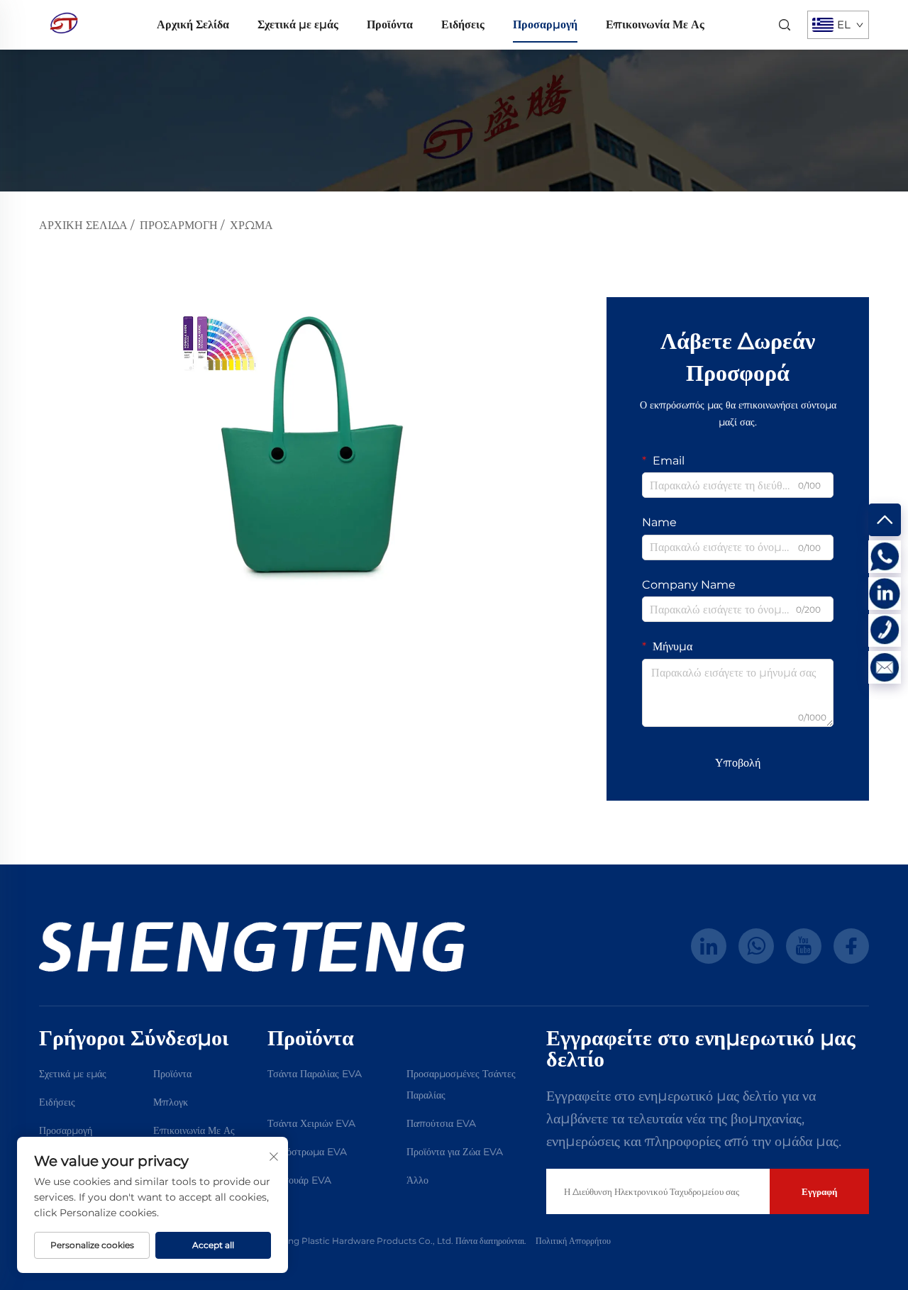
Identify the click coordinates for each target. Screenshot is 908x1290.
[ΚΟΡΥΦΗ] (884, 520)
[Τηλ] (884, 630)
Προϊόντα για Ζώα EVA (454, 1151)
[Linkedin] (884, 593)
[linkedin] (708, 946)
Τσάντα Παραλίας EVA (314, 1073)
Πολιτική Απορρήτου (573, 1240)
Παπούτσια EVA (441, 1123)
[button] (62, 444)
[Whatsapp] (884, 556)
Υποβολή (737, 762)
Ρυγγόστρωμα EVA (307, 1151)
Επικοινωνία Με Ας (655, 24)
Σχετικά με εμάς (298, 24)
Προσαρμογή (545, 24)
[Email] (884, 667)
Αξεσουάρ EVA (299, 1180)
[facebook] (851, 946)
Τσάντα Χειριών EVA (311, 1123)
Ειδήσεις (463, 24)
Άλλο (417, 1180)
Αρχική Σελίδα (193, 24)
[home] (64, 23)
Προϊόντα (390, 24)
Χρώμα (251, 225)
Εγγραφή (819, 1191)
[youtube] (803, 946)
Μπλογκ (170, 1102)
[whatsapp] (756, 946)
